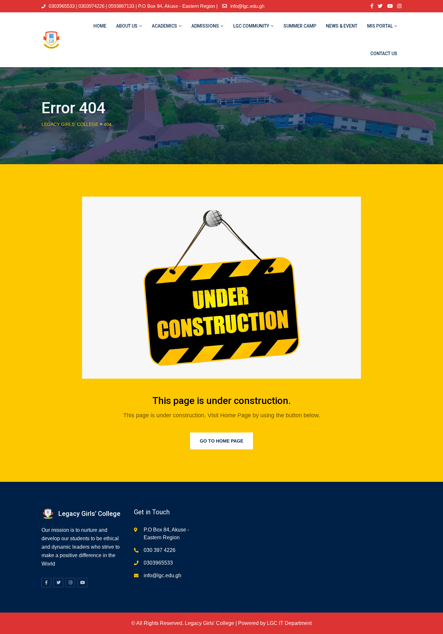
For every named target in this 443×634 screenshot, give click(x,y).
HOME (99, 26)
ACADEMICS (164, 26)
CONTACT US (383, 53)
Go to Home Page (221, 441)
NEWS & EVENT (341, 26)
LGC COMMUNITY (251, 26)
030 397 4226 (159, 550)
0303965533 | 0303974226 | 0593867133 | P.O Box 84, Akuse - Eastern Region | (133, 6)
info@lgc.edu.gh (247, 6)
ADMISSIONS (205, 26)
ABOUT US (127, 26)
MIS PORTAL (380, 26)
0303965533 (158, 563)
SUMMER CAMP (299, 26)
